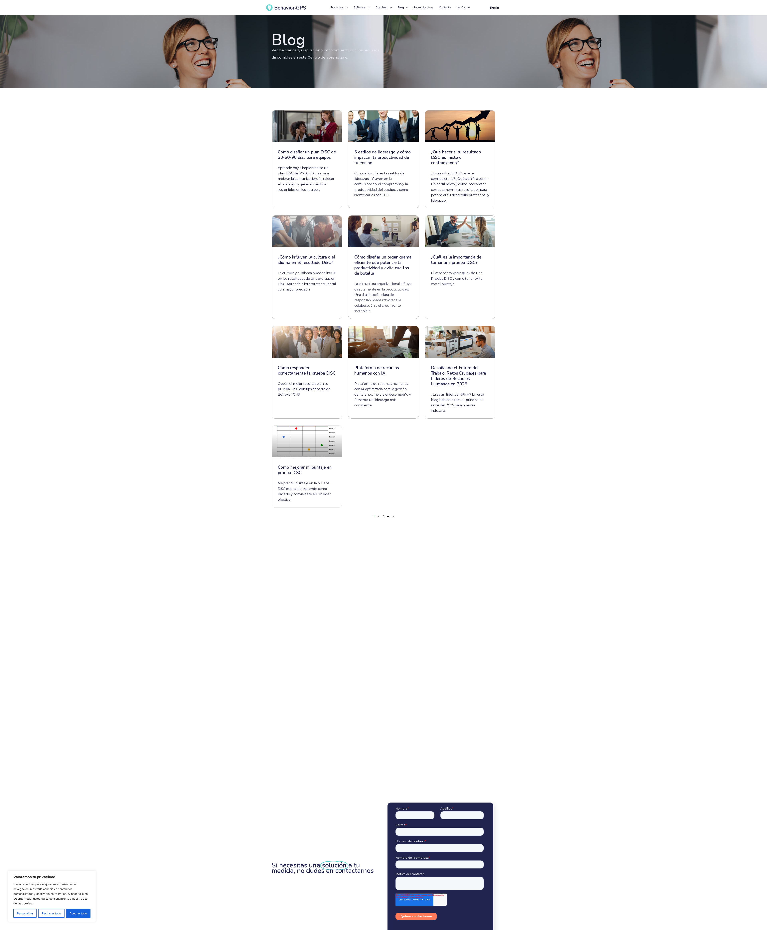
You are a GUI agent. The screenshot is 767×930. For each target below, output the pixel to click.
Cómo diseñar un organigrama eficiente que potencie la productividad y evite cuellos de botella (382, 265)
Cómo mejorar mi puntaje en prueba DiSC (305, 470)
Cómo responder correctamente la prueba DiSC (307, 370)
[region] (52, 896)
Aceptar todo (78, 913)
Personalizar (25, 913)
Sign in (494, 7)
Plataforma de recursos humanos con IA (376, 370)
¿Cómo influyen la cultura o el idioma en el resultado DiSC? (306, 259)
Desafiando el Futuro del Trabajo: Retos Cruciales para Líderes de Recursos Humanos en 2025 (458, 376)
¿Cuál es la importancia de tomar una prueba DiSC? (456, 259)
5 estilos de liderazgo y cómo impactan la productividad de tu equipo (382, 157)
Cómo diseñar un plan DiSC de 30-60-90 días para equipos (307, 154)
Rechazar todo (51, 913)
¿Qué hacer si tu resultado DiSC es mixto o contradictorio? (456, 157)
